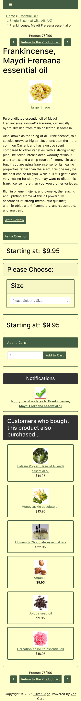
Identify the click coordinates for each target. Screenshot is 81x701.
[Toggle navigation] (10, 5)
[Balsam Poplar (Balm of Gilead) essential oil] (40, 456)
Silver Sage (41, 694)
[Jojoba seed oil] (40, 603)
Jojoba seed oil (40, 613)
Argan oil (40, 578)
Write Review (14, 220)
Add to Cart (55, 355)
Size (17, 286)
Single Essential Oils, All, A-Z (31, 21)
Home (10, 16)
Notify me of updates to (40, 403)
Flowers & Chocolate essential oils (40, 542)
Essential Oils (28, 16)
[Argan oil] (40, 567)
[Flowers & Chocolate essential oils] (40, 531)
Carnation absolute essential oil (40, 649)
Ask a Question (16, 236)
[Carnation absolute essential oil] (40, 638)
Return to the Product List (40, 42)
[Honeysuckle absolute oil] (41, 496)
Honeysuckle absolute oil (40, 507)
